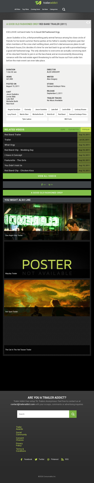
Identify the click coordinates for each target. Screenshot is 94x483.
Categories (54, 9)
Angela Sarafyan (14, 109)
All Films (17, 9)
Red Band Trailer (13, 134)
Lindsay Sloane (80, 109)
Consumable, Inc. (50, 476)
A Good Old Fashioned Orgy (22, 24)
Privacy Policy (19, 444)
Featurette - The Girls (15, 160)
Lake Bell (54, 109)
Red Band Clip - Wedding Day (19, 150)
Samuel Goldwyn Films (77, 114)
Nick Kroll (50, 114)
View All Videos (47, 176)
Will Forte (68, 119)
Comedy (28, 109)
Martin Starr (24, 114)
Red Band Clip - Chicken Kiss (19, 170)
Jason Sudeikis (41, 109)
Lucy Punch (12, 114)
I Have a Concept (13, 155)
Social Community (21, 433)
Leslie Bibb (66, 109)
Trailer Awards (19, 428)
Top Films (25, 9)
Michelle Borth (38, 114)
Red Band (61, 114)
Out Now (45, 9)
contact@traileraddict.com (23, 404)
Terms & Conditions (21, 450)
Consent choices (20, 439)
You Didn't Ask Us (13, 165)
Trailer (8, 140)
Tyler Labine (26, 119)
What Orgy (10, 145)
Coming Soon (35, 9)
